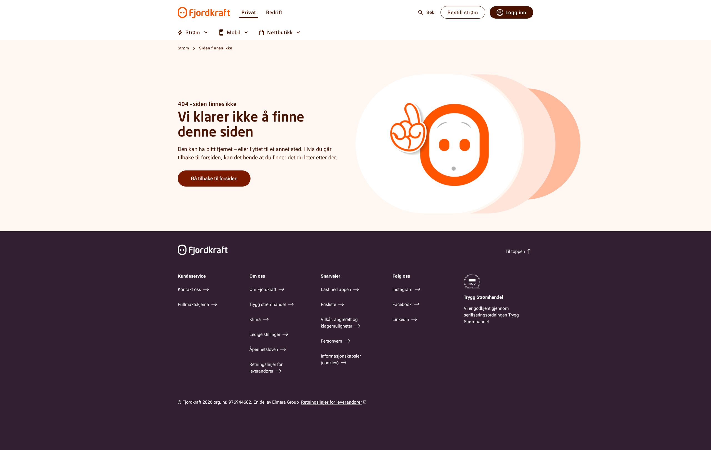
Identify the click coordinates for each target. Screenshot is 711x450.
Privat (248, 12)
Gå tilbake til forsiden (214, 178)
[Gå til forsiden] (204, 12)
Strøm (183, 48)
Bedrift (274, 12)
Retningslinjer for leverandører (331, 402)
